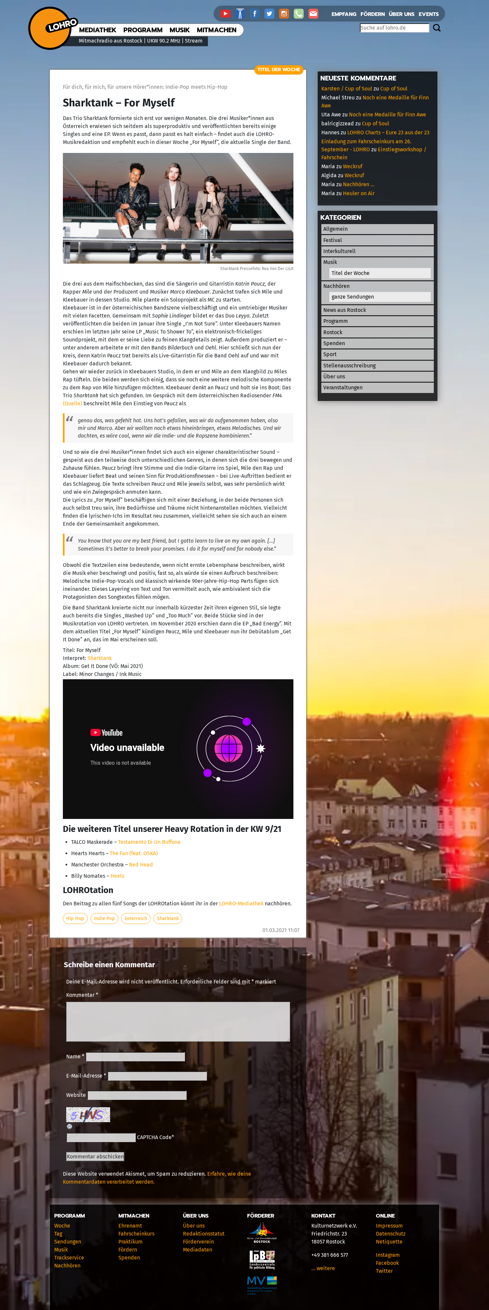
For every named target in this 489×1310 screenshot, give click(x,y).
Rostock (332, 332)
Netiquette (389, 1242)
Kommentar (82, 995)
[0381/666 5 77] (301, 13)
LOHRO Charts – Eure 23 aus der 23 (388, 132)
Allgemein (335, 229)
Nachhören (336, 286)
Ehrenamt (130, 1226)
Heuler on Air (359, 193)
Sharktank (99, 658)
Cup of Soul (394, 88)
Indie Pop (104, 918)
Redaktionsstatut (204, 1234)
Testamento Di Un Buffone (149, 842)
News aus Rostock (344, 310)
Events (429, 14)
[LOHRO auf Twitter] (271, 13)
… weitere (323, 1268)
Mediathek (97, 30)
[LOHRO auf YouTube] (228, 13)
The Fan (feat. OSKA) (134, 853)
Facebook (387, 1263)
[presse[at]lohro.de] (315, 13)
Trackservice (69, 1257)
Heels (117, 876)
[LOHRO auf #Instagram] (286, 13)
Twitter (384, 1271)
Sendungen (67, 1242)
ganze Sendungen (353, 297)
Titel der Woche (278, 69)
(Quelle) (72, 403)
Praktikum (130, 1242)
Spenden (334, 343)
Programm (143, 30)
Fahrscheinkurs (136, 1234)
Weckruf (352, 166)
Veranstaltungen (343, 387)
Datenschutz (391, 1234)
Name (75, 1056)
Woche (62, 1226)
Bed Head (141, 864)
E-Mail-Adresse (86, 1076)
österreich (136, 918)
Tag (58, 1234)
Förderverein (198, 1242)
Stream (194, 41)
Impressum (389, 1226)
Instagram (388, 1255)
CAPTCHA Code (154, 1137)
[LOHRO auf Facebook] (257, 13)
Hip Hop (75, 918)
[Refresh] (70, 1126)
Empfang (344, 14)
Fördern (373, 14)
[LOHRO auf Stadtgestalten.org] (242, 13)
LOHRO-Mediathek (241, 903)
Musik (180, 30)
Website (76, 1095)
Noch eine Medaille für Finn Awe (387, 114)
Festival (332, 240)
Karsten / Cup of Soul (346, 88)
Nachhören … (359, 184)
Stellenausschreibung (349, 365)
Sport (330, 354)
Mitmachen (217, 30)
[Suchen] (436, 28)
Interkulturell (339, 251)
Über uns (401, 14)
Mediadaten (197, 1249)
